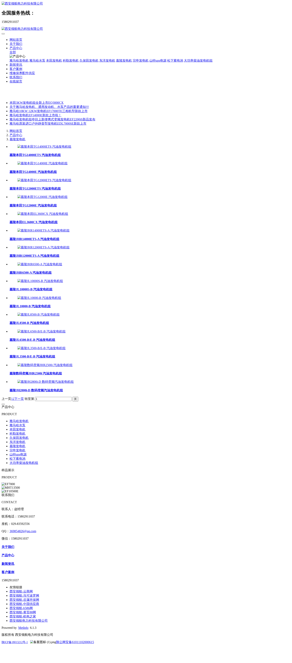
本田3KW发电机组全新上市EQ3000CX (37, 102)
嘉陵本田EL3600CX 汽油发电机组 (34, 222)
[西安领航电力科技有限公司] (146, 4)
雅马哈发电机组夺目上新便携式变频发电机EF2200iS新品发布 (52, 119)
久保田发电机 (89, 60)
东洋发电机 (107, 60)
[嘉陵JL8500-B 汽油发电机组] (38, 314)
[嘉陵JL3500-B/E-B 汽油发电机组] (41, 348)
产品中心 (16, 48)
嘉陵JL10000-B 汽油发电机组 (30, 306)
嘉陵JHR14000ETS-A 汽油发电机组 (34, 239)
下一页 (19, 398)
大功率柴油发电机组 (198, 60)
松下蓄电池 (175, 60)
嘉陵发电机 (124, 60)
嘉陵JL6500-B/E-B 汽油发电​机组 (32, 339)
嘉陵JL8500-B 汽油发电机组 (29, 323)
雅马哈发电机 (19, 60)
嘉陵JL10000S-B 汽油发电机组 (31, 289)
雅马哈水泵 (37, 60)
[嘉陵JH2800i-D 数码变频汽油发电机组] (45, 381)
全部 (13, 52)
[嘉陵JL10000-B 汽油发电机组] (39, 298)
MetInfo (23, 627)
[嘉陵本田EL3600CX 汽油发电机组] (42, 213)
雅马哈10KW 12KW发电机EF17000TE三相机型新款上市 (49, 111)
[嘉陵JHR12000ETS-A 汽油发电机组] (43, 247)
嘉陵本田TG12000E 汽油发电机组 (33, 205)
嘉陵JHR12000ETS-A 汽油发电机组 (34, 255)
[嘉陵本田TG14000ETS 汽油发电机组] (44, 146)
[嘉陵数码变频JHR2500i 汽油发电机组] (45, 365)
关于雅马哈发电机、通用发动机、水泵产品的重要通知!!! (49, 107)
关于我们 (16, 44)
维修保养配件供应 (22, 73)
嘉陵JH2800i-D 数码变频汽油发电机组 (36, 390)
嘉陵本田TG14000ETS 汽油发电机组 (35, 155)
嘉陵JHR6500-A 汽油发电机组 (31, 272)
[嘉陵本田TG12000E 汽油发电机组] (42, 197)
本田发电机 (54, 60)
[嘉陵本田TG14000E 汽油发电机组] (42, 163)
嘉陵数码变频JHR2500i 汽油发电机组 (36, 373)
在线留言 (16, 81)
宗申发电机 (141, 60)
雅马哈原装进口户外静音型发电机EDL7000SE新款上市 (48, 123)
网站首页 (16, 39)
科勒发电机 (71, 60)
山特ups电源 (157, 60)
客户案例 (16, 69)
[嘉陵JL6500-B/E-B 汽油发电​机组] (41, 331)
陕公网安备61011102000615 (75, 642)
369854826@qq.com (23, 531)
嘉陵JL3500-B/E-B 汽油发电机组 (32, 356)
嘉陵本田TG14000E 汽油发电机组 (33, 172)
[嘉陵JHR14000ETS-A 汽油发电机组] (43, 230)
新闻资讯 (16, 64)
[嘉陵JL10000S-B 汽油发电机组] (40, 281)
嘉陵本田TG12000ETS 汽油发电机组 (35, 188)
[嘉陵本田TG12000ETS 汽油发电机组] (44, 180)
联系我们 (16, 77)
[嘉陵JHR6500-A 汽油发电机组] (39, 264)
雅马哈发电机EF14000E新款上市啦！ (35, 115)
